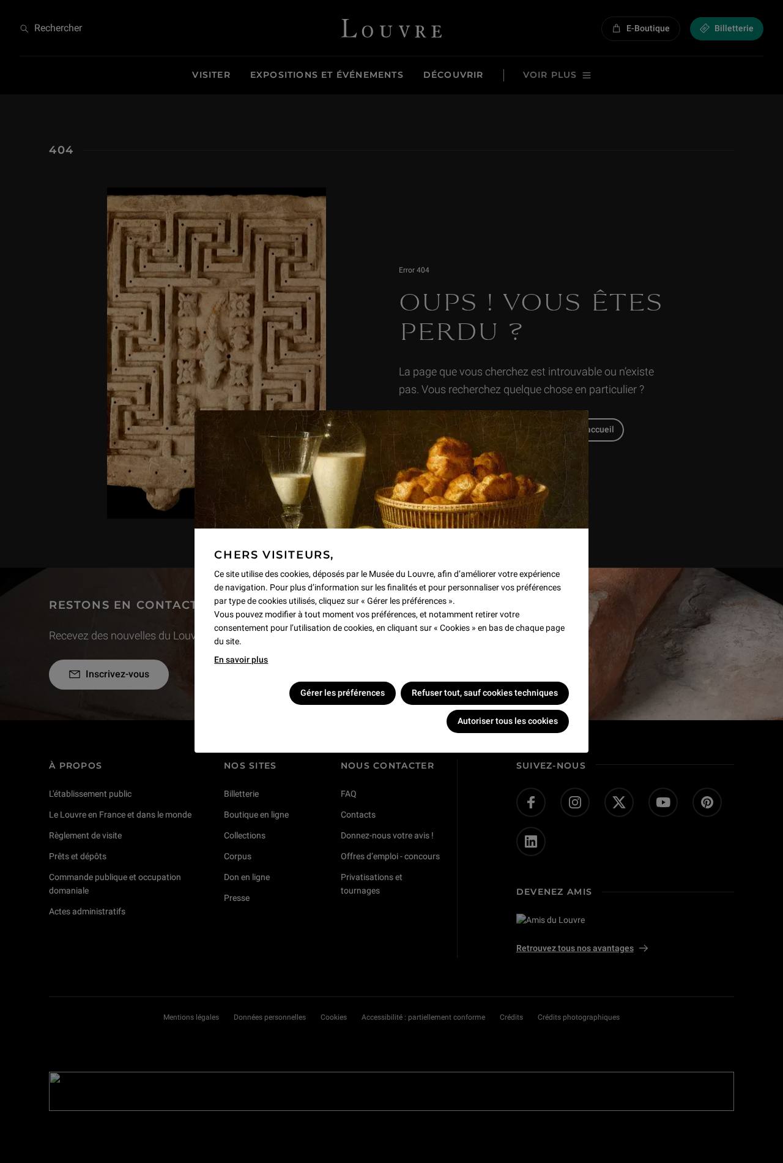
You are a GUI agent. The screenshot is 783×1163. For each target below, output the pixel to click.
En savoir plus (241, 659)
